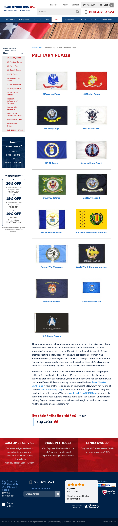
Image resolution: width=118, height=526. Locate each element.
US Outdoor (24, 19)
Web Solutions (109, 522)
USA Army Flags (14, 58)
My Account (89, 5)
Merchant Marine (14, 120)
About (65, 5)
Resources (55, 5)
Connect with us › (13, 505)
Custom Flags (106, 19)
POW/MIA (82, 19)
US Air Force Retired (12, 94)
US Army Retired (14, 84)
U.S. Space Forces (15, 130)
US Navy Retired (14, 89)
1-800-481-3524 (13, 155)
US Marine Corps (14, 62)
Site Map (81, 522)
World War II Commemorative (14, 115)
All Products (10, 19)
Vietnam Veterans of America (12, 101)
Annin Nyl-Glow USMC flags (83, 393)
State (47, 19)
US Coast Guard (14, 70)
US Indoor (37, 19)
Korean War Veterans (12, 108)
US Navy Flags (13, 66)
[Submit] (57, 494)
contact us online (13, 162)
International (69, 19)
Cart (107, 5)
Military (57, 19)
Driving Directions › (8, 494)
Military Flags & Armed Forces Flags (9, 50)
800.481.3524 (101, 12)
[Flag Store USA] (20, 8)
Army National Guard (13, 79)
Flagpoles (93, 19)
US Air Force (12, 74)
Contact (75, 5)
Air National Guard (12, 125)
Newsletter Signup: (42, 488)
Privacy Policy (55, 522)
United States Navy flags (50, 389)
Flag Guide (44, 422)
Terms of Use (69, 522)
